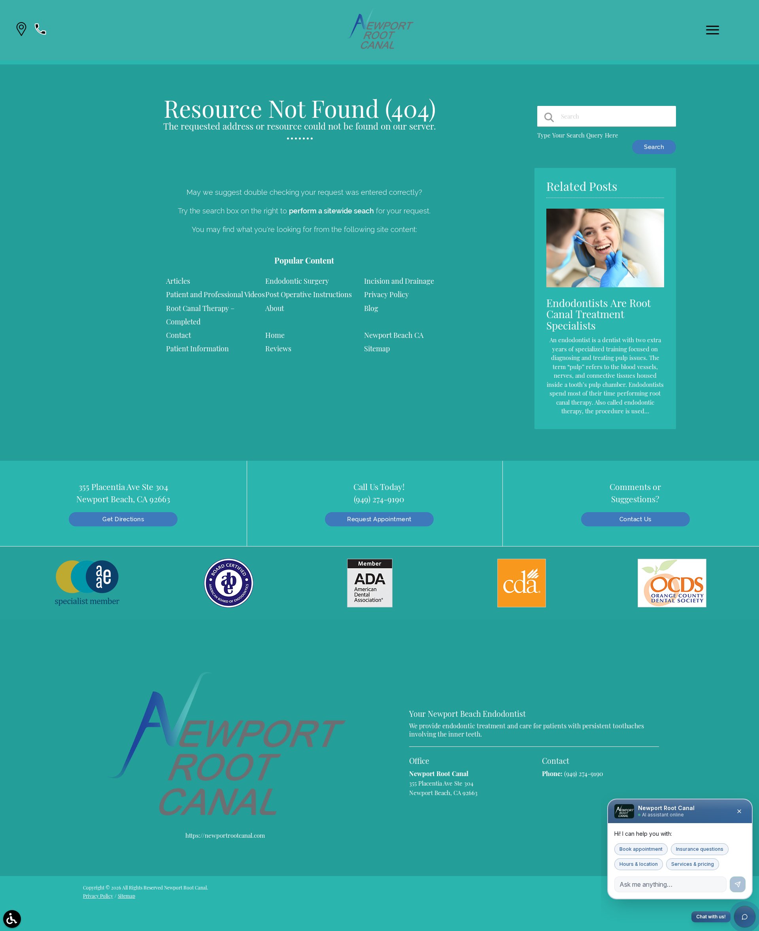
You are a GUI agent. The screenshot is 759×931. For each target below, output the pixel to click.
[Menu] (712, 30)
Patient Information (197, 348)
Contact (178, 335)
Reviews (278, 348)
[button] (21, 30)
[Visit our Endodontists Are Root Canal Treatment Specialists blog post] (605, 289)
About (274, 308)
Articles (178, 281)
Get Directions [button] (123, 519)
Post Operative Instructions (308, 294)
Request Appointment (379, 519)
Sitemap (377, 348)
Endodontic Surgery (297, 281)
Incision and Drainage (399, 281)
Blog (371, 308)
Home (275, 335)
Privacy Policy (386, 294)
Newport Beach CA (393, 335)
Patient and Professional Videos (215, 294)
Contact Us (635, 519)
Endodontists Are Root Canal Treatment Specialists (598, 314)
